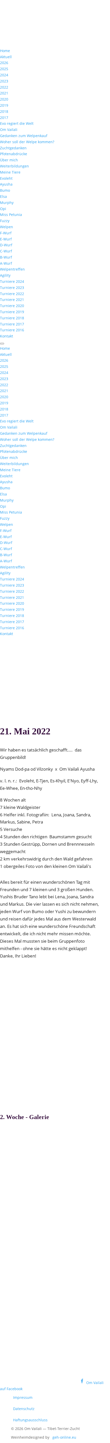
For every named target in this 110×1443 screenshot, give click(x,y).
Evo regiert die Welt (17, 123)
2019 (4, 105)
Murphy (7, 202)
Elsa (3, 196)
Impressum (22, 1397)
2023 (4, 81)
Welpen (6, 226)
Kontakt (6, 336)
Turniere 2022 (12, 293)
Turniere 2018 (12, 318)
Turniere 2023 (12, 287)
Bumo (5, 190)
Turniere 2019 (12, 311)
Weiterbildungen (14, 166)
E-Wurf (6, 239)
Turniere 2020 (12, 305)
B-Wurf (6, 257)
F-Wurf (6, 233)
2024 (4, 74)
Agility (5, 275)
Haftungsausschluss (30, 1419)
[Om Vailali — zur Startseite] (38, 34)
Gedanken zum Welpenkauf (23, 135)
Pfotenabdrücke (13, 153)
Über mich (9, 159)
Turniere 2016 (12, 330)
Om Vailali (8, 129)
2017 (4, 117)
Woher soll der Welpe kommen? (27, 141)
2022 (4, 87)
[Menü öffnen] (2, 343)
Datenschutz (24, 1408)
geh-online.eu (64, 1437)
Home (5, 50)
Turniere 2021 (12, 299)
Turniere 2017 (12, 324)
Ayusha (6, 184)
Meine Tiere (10, 172)
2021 (4, 93)
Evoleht (6, 178)
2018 (4, 111)
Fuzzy (4, 220)
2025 (4, 68)
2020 (4, 99)
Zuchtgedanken (13, 147)
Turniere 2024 (12, 281)
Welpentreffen (12, 269)
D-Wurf (6, 244)
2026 (4, 62)
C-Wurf (6, 251)
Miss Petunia (11, 214)
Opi (3, 208)
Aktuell (6, 56)
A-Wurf (6, 263)
